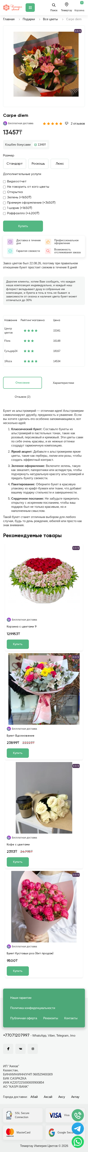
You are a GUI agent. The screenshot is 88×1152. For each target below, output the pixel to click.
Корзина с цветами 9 (22, 626)
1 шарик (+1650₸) (19, 208)
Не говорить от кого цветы (28, 187)
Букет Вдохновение (20, 735)
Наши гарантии (20, 997)
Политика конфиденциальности (32, 1008)
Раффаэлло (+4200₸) (23, 213)
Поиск (53, 10)
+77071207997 (16, 1036)
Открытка (15, 192)
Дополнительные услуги (22, 174)
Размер (8, 155)
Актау (75, 1096)
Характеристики (63, 382)
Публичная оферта (23, 1018)
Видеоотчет (17, 181)
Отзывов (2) (22, 396)
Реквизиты (50, 1018)
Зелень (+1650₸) (19, 197)
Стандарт (15, 163)
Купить (23, 226)
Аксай (48, 1096)
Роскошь (38, 163)
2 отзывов (77, 123)
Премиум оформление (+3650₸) (31, 202)
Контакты (71, 1018)
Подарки (29, 19)
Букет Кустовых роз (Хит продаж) (30, 953)
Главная (9, 19)
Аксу (61, 1096)
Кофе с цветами (18, 844)
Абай (34, 1096)
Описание (22, 382)
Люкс (60, 163)
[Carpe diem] (46, 64)
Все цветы (50, 19)
